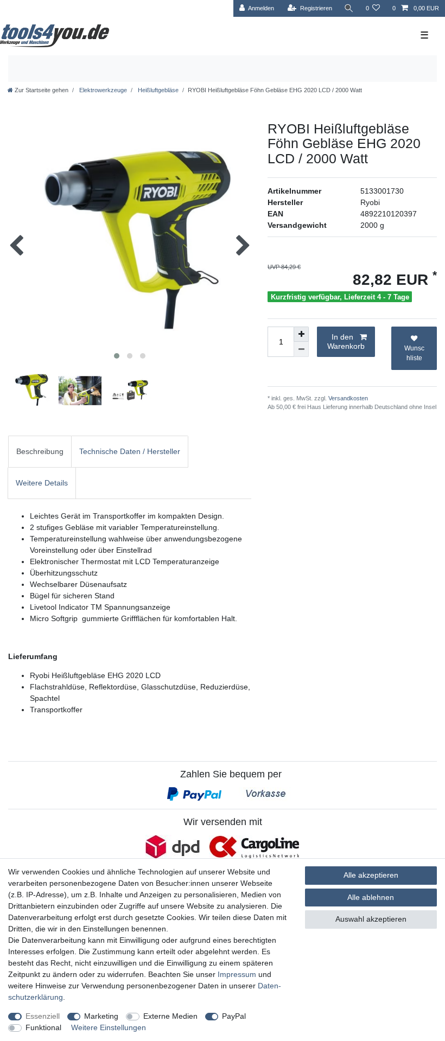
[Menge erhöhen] (301, 334)
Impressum (237, 974)
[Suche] (349, 8)
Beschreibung (39, 451)
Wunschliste (414, 353)
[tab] (40, 452)
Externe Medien (170, 1016)
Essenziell (43, 1016)
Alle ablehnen (370, 897)
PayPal (234, 1016)
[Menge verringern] (301, 349)
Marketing (101, 1016)
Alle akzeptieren (371, 875)
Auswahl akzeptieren (370, 919)
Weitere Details (42, 482)
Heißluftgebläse (157, 90)
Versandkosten (347, 398)
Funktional (43, 1027)
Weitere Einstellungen (108, 1027)
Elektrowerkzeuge (102, 90)
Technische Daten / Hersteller (129, 451)
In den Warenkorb (346, 342)
